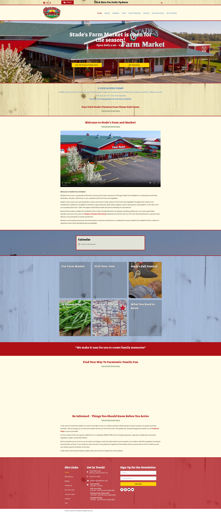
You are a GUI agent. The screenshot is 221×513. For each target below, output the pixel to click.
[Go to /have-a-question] (145, 318)
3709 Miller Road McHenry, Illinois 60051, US (98, 472)
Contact (67, 499)
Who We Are (69, 477)
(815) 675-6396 (95, 476)
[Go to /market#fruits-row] (75, 318)
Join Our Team (70, 494)
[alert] (110, 244)
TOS (66, 503)
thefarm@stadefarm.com (99, 481)
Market (67, 481)
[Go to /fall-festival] (145, 280)
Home (67, 472)
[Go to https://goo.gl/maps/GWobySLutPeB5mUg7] (109, 318)
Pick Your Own (70, 490)
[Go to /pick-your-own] (109, 280)
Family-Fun (68, 485)
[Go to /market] (75, 280)
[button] (44, 3)
